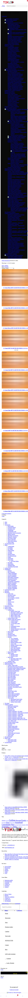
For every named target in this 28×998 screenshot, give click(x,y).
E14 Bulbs (10, 547)
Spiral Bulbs (11, 564)
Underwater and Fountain (14, 733)
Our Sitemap (8, 901)
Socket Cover (11, 601)
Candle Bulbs (11, 546)
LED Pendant (14, 646)
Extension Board (12, 527)
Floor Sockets (11, 596)
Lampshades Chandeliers (13, 581)
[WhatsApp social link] (26, 3)
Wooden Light (11, 661)
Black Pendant (14, 641)
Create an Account (14, 989)
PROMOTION (8, 737)
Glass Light (13, 643)
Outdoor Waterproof (12, 727)
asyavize (7, 820)
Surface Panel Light (12, 696)
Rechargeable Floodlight (13, 729)
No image (7, 703)
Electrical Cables (12, 595)
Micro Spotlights (12, 679)
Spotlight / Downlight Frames (15, 687)
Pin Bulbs (10, 562)
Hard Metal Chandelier (13, 577)
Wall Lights (10, 657)
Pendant (9, 637)
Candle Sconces (14, 620)
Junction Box (11, 599)
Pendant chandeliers (12, 585)
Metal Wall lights (15, 660)
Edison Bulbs (11, 550)
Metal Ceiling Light (15, 615)
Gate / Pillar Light (12, 720)
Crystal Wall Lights (15, 623)
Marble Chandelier (12, 583)
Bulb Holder (11, 526)
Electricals (7, 592)
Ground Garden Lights (13, 722)
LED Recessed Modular (13, 670)
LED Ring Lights (12, 672)
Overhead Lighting (12, 635)
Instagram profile (9, 880)
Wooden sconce (14, 630)
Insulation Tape (11, 528)
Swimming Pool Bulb (13, 566)
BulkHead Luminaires (13, 706)
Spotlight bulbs (11, 565)
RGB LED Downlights (13, 685)
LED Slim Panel (11, 673)
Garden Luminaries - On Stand (15, 711)
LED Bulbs (10, 558)
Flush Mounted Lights (16, 614)
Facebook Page (8, 881)
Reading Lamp (14, 656)
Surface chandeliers (12, 587)
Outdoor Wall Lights (12, 726)
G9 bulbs (10, 553)
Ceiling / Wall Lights (12, 665)
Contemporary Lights (10, 589)
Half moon (10, 633)
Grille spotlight (12, 822)
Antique (3, 820)
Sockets (9, 603)
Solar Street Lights (12, 741)
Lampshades (6, 824)
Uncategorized (8, 742)
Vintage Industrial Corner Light (18, 629)
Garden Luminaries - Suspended (15, 714)
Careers (6, 887)
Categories (4, 16)
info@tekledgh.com (9, 847)
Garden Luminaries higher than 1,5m (16, 718)
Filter (3, 748)
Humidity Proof (11, 723)
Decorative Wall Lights (16, 658)
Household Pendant (12, 579)
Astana (6, 869)
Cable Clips (10, 593)
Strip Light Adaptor (12, 541)
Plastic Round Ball (15, 649)
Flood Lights (11, 708)
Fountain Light (11, 710)
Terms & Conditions (9, 897)
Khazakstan (7, 867)
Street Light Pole (12, 539)
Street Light (10, 731)
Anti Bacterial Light (9, 543)
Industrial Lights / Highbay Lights (16, 669)
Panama (6, 870)
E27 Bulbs (10, 549)
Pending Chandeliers (22, 824)
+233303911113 (11, 845)
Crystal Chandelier (12, 574)
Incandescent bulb (12, 556)
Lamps (9, 557)
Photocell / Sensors (12, 537)
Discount (7, 591)
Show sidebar (5, 265)
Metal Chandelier (12, 584)
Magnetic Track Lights (16, 700)
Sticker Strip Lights (12, 691)
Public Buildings (12, 683)
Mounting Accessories (13, 535)
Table (15, 827)
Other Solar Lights (12, 739)
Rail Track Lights (12, 538)
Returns (6, 895)
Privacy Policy (8, 894)
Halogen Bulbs (11, 554)
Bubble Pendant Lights (16, 642)
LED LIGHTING (9, 664)
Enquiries (7, 885)
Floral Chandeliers (12, 576)
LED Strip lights (11, 676)
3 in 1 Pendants (14, 638)
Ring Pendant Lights (15, 650)
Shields (9, 600)
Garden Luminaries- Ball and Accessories (17, 719)
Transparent (13, 627)
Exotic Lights (8, 607)
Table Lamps (11, 653)
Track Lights (11, 697)
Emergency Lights (9, 606)
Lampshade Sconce (15, 626)
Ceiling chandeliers (12, 573)
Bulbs (6, 545)
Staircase (10, 689)
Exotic (23, 820)
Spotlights (10, 688)
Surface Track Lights (16, 702)
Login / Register (10, 963)
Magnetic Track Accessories (14, 533)
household (19, 822)
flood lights (4, 822)
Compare (8, 958)
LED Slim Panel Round (13, 674)
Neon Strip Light (12, 681)
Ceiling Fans (8, 568)
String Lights (11, 692)
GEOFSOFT (17, 903)
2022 (6, 522)
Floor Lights (11, 631)
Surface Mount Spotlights (14, 693)
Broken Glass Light (15, 611)
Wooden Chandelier (12, 588)
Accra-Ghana (8, 866)
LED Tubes (10, 560)
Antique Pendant (15, 639)
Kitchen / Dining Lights (16, 645)
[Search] (22, 6)
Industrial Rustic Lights (10, 662)
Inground (10, 724)
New (13, 824)
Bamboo (10, 570)
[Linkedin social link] (24, 3)
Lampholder (10, 530)
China (6, 872)
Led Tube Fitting (15, 561)
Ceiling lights (11, 610)
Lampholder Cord (12, 531)
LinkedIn (7, 883)
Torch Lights (11, 542)
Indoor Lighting (8, 608)
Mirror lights (11, 680)
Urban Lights (11, 734)
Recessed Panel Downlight (14, 684)
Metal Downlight (12, 677)
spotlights (5, 827)
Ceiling (12, 820)
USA (6, 873)
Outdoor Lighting (9, 704)
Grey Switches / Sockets (13, 597)
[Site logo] (8, 3)
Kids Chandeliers (12, 580)
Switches (10, 604)
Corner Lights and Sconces (14, 619)
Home (3, 260)
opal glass (16, 824)
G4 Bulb (10, 551)
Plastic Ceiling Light (15, 616)
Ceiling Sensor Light (12, 618)
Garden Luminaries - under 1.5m (15, 715)
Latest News (8, 899)
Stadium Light (11, 730)
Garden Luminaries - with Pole (15, 716)
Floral (12, 624)
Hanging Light (11, 634)
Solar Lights (7, 738)
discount (18, 820)
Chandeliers (7, 569)
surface (10, 826)
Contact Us (7, 884)
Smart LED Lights (12, 651)
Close (3, 516)
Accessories (7, 524)
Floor (7, 822)
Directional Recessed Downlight (15, 666)
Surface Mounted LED (13, 695)
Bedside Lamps (14, 654)
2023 (6, 523)
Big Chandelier (11, 572)
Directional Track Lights (16, 699)
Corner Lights (14, 622)
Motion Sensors (11, 534)
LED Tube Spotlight (15, 647)
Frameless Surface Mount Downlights (17, 668)
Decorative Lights (12, 707)
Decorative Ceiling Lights (17, 612)
